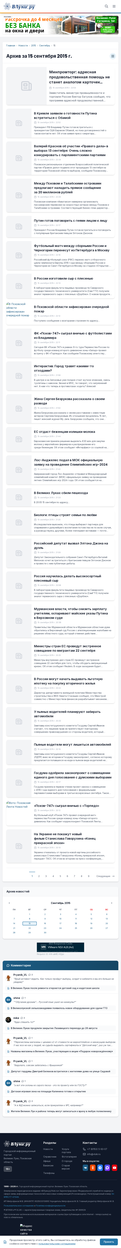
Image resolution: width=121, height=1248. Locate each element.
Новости (23, 45)
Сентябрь (44, 45)
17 (60, 923)
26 (91, 928)
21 (14, 928)
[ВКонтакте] (85, 1168)
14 (14, 923)
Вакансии (48, 1165)
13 (107, 919)
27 (107, 928)
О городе (67, 1161)
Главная (10, 45)
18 (76, 923)
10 (60, 919)
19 (91, 923)
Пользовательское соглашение (19, 1205)
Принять (109, 1241)
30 (45, 932)
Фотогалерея (69, 1156)
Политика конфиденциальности (50, 1205)
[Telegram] (100, 1168)
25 (76, 928)
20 (107, 923)
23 (45, 928)
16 (45, 923)
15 (30, 923)
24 (60, 928)
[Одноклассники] (92, 1168)
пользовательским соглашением (56, 1243)
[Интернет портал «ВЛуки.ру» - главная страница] (19, 6)
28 (14, 932)
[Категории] (113, 56)
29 (29, 932)
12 (91, 919)
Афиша (46, 1161)
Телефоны (49, 1173)
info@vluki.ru (94, 1154)
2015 (33, 45)
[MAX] (107, 1168)
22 (30, 928)
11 (76, 919)
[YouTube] (114, 1168)
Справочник (49, 1156)
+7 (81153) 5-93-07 (97, 1149)
